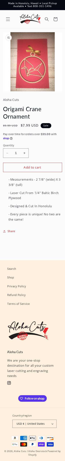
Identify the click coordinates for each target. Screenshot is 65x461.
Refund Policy (16, 295)
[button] (8, 19)
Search (11, 269)
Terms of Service (18, 304)
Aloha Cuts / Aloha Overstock (30, 451)
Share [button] (11, 231)
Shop (10, 277)
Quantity (8, 145)
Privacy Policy (16, 286)
